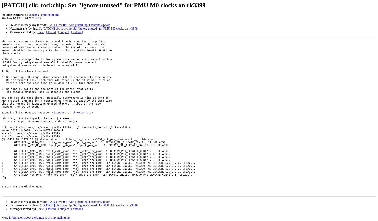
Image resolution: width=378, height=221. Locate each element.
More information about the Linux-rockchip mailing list (36, 217)
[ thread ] (51, 32)
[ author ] (77, 32)
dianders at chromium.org (43, 14)
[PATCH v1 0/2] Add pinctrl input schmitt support (78, 25)
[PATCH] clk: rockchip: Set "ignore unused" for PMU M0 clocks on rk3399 (90, 28)
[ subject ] (64, 32)
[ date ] (41, 32)
